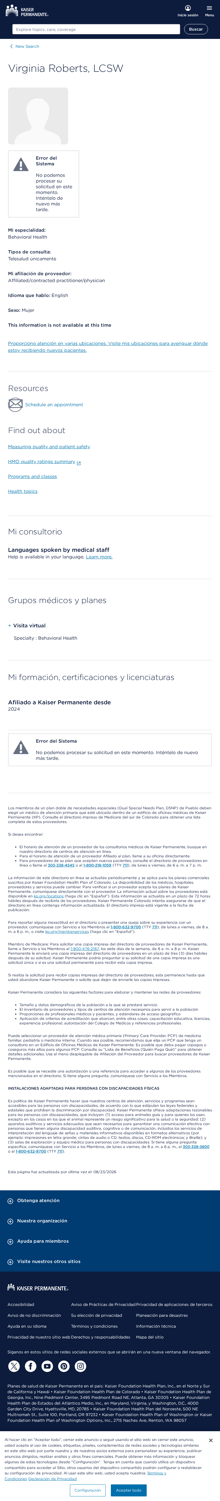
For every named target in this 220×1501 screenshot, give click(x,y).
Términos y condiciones (94, 1326)
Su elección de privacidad (96, 1315)
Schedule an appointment (54, 404)
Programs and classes (32, 476)
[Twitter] (13, 1366)
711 (125, 865)
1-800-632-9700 (126, 927)
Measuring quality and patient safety (49, 446)
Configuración (87, 1490)
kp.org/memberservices (67, 931)
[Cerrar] (211, 1440)
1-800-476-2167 (84, 949)
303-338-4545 (61, 865)
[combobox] (96, 29)
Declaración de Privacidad (52, 1479)
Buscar (196, 29)
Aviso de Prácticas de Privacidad (103, 1304)
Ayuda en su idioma (26, 1326)
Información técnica (156, 1326)
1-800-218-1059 (97, 865)
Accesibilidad (20, 1304)
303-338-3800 (196, 1147)
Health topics (23, 491)
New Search (27, 46)
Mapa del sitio (150, 1337)
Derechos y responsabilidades (100, 1337)
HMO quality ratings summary (41, 461)
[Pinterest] (63, 1366)
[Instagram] (79, 1366)
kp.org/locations (49, 896)
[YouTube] (46, 1366)
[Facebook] (30, 1366)
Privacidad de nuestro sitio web (38, 1337)
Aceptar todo (128, 1490)
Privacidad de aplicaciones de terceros (174, 1304)
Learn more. (99, 557)
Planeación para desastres (162, 1315)
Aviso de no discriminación (34, 1315)
